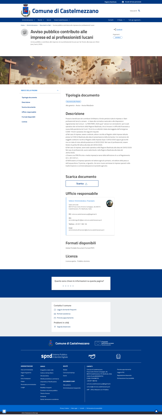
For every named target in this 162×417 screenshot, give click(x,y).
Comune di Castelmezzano (65, 10)
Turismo (42, 384)
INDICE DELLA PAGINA (29, 90)
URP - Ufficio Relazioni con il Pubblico (98, 390)
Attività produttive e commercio (49, 379)
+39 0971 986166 (92, 381)
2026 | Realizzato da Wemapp (30, 413)
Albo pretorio (67, 385)
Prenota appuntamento (124, 369)
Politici (23, 381)
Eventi (65, 376)
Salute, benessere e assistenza (49, 399)
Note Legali (74, 408)
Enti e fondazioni (26, 378)
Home (23, 25)
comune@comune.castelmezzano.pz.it (98, 387)
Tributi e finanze (45, 393)
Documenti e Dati (45, 25)
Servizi (42, 366)
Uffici (22, 376)
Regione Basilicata (110, 2)
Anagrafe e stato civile (46, 370)
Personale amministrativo (28, 384)
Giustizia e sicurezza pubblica (48, 390)
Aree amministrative (27, 370)
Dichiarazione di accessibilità (125, 378)
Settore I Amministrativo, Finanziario (82, 201)
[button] (131, 2)
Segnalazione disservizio (124, 375)
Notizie (65, 370)
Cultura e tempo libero (46, 373)
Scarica (80, 183)
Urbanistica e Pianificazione (48, 382)
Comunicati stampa (69, 373)
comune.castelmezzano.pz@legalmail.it (98, 384)
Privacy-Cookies (64, 408)
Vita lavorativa (44, 376)
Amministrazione (32, 25)
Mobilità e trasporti (45, 387)
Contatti (90, 366)
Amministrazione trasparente (72, 388)
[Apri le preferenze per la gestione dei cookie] (4, 411)
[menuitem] (111, 20)
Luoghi (23, 387)
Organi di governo (26, 373)
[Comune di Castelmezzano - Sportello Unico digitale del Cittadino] (25, 10)
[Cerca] (139, 11)
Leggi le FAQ (120, 372)
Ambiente (43, 396)
